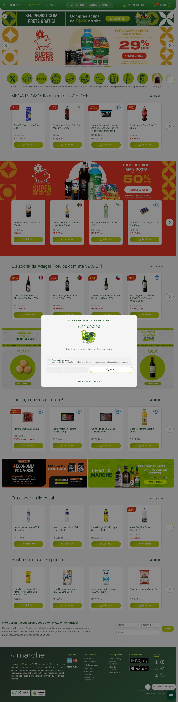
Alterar (113, 370)
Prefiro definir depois (89, 382)
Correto (69, 370)
